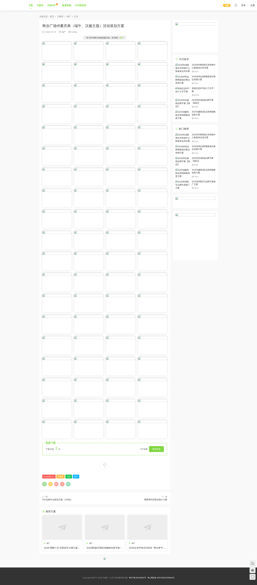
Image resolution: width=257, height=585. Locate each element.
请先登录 (156, 449)
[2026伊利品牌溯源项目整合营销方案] (182, 79)
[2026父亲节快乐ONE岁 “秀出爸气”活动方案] (147, 527)
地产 (64, 32)
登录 (121, 38)
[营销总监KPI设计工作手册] (182, 90)
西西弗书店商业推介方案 (155, 499)
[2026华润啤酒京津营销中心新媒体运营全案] (182, 68)
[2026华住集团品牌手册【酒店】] (182, 103)
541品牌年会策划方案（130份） (57, 499)
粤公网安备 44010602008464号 (161, 578)
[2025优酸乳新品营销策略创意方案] (182, 115)
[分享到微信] (44, 484)
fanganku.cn (49, 476)
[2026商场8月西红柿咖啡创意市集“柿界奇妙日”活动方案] (105, 527)
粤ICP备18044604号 (138, 578)
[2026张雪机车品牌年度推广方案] (182, 184)
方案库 (12, 5)
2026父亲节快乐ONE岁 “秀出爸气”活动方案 (146, 547)
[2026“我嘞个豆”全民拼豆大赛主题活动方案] (62, 527)
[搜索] (235, 5)
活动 (68, 476)
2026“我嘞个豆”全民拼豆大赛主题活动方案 (62, 547)
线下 (76, 476)
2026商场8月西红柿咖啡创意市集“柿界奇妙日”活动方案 (104, 547)
